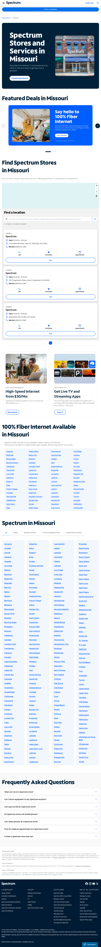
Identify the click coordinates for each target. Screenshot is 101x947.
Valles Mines (33, 451)
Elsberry (9, 481)
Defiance (10, 478)
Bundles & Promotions (34, 893)
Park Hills (58, 722)
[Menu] (3, 3)
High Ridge (33, 657)
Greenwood (56, 451)
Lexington (55, 496)
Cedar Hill (8, 670)
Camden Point (34, 466)
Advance (8, 544)
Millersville (58, 631)
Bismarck (8, 605)
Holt (53, 462)
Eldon (31, 548)
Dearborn (32, 485)
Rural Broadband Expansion (62, 920)
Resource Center (59, 899)
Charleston (8, 688)
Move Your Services (86, 911)
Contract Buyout (59, 908)
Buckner (32, 459)
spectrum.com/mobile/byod (83, 866)
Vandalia (76, 500)
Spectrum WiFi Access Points (63, 896)
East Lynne (33, 489)
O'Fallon (57, 679)
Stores (15, 532)
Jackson (32, 701)
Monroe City (59, 640)
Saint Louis (83, 583)
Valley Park (83, 693)
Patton (76, 462)
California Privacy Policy (47, 930)
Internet (30, 896)
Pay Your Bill (83, 899)
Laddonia (33, 740)
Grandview (33, 622)
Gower (31, 504)
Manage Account (85, 896)
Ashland (7, 557)
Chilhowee (33, 478)
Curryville (10, 474)
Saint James (84, 579)
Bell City (7, 587)
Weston (82, 732)
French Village (11, 489)
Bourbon (7, 618)
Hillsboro (33, 661)
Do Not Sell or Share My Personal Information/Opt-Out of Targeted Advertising (26, 932)
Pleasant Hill (78, 474)
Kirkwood (33, 722)
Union (81, 684)
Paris (56, 718)
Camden (32, 462)
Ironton (32, 696)
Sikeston (82, 627)
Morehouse (58, 653)
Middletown (11, 500)
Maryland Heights (61, 609)
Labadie (32, 735)
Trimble (76, 493)
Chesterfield (9, 692)
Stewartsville (78, 489)
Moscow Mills (59, 661)
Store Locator (84, 905)
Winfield (82, 753)
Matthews (58, 613)
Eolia (8, 485)
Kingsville (54, 470)
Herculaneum (34, 653)
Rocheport (83, 552)
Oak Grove (55, 508)
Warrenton (83, 710)
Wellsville (83, 724)
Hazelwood (34, 648)
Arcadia (7, 548)
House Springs (35, 674)
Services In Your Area (60, 917)
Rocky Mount (84, 557)
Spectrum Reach (6, 905)
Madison (57, 583)
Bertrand (8, 600)
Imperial (32, 683)
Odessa (76, 455)
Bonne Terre (9, 613)
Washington (84, 715)
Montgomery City (61, 644)
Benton (7, 596)
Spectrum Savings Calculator (63, 905)
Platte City (58, 749)
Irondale (9, 493)
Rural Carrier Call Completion (89, 917)
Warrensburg (84, 706)
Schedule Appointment (19, 78)
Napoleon (55, 504)
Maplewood (59, 587)
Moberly (57, 635)
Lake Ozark (33, 744)
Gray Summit (34, 631)
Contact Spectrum (85, 893)
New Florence (59, 670)
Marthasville (11, 496)
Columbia (8, 714)
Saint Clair (83, 574)
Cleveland (32, 481)
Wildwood (83, 748)
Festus (31, 583)
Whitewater (78, 508)
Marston (57, 596)
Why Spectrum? (59, 914)
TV (28, 899)
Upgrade (82, 908)
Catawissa (8, 666)
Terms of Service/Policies (9, 930)
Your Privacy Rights (24, 930)
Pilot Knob (58, 744)
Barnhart (8, 574)
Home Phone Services (74, 532)
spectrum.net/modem (59, 857)
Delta (6, 744)
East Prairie (9, 762)
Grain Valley (33, 508)
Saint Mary (10, 504)
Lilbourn (57, 566)
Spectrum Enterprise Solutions (10, 902)
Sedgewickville (79, 481)
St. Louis (82, 645)
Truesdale (83, 675)
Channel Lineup (58, 911)
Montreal (58, 648)
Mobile (30, 905)
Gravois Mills (34, 627)
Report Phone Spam (86, 920)
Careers (3, 899)
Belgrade (9, 455)
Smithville (83, 636)
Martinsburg (59, 605)
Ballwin (7, 570)
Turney (76, 496)
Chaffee (7, 683)
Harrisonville (56, 455)
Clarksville (10, 470)
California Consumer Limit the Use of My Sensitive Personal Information (74, 932)
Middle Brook (59, 622)
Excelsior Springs (35, 496)
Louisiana (58, 579)
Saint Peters (84, 592)
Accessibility (35, 930)
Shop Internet (12, 412)
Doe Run (7, 753)
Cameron (32, 470)
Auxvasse (8, 566)
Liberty (57, 561)
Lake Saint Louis (35, 749)
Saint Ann (83, 566)
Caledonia (10, 466)
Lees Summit (56, 485)
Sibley (75, 485)
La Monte (55, 474)
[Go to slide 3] (53, 151)
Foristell (32, 592)
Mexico (57, 618)
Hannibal (33, 640)
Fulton (31, 605)
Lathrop (54, 478)
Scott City (83, 601)
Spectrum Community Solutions (11, 908)
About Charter (6, 893)
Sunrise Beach (84, 662)
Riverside (83, 544)
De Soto (7, 731)
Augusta (9, 451)
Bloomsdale (11, 459)
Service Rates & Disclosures (88, 914)
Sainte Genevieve (86, 596)
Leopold (54, 493)
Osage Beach (59, 705)
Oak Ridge (77, 451)
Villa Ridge (83, 702)
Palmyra (57, 714)
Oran (56, 696)
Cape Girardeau (10, 661)
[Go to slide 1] (48, 151)
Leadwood (33, 762)
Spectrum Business (7, 911)
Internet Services (30, 532)
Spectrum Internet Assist (35, 908)
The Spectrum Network (61, 923)
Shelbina (82, 614)
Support (82, 902)
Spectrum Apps (58, 893)
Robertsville (84, 548)
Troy (81, 671)
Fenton (32, 579)
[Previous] (3, 125)
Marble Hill (55, 500)
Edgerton (32, 493)
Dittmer (7, 749)
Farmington (34, 574)
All (6, 532)
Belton (7, 592)
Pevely (57, 740)
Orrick (76, 459)
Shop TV (60, 412)
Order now (89, 3)
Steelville (83, 649)
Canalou (7, 657)
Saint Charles (84, 570)
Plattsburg (77, 470)
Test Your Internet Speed (61, 902)
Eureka (32, 561)
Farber (32, 570)
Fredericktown (35, 596)
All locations (6, 18)
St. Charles (83, 640)
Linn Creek (58, 570)
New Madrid (59, 674)
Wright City (83, 757)
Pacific (57, 709)
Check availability (50, 9)
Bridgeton (8, 627)
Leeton (54, 489)
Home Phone (32, 902)
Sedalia (82, 605)
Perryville (58, 735)
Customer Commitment (8, 896)
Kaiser (31, 705)
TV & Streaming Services (51, 532)
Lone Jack (58, 574)
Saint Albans (84, 561)
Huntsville (33, 679)
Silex (8, 508)
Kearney (32, 714)
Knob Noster (34, 727)
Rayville (76, 478)
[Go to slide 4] (55, 151)
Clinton (7, 709)
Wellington (77, 504)
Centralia (8, 679)
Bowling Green (12, 462)
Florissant (33, 587)
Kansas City (34, 709)
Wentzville (83, 728)
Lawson (54, 481)
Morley (57, 657)
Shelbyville (83, 618)
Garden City (33, 500)
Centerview (33, 474)
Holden (54, 459)
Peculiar (76, 466)
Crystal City (9, 718)
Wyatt (81, 761)
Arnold (7, 552)
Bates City (33, 455)
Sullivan (82, 658)
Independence (56, 466)
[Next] (97, 125)
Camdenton (9, 648)
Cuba (6, 722)
